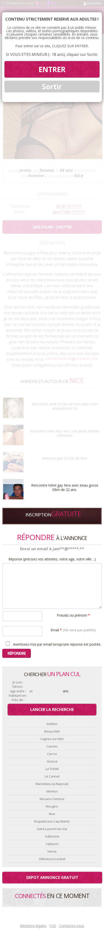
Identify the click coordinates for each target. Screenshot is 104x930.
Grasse (52, 761)
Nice (52, 814)
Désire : (18, 686)
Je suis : (18, 682)
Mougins (52, 806)
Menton (52, 791)
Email (73, 630)
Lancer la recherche (52, 709)
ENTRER (51, 69)
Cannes (52, 746)
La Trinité (52, 769)
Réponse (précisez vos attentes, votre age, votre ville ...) (52, 559)
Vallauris (52, 844)
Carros (52, 754)
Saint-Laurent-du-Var (52, 829)
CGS (53, 925)
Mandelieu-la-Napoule (52, 784)
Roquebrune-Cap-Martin (52, 821)
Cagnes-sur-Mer (52, 739)
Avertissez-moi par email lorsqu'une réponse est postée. (56, 644)
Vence (52, 851)
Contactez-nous (71, 925)
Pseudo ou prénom (73, 615)
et (31, 691)
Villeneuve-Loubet (52, 859)
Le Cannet (52, 776)
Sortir (52, 86)
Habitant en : (18, 695)
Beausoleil (52, 731)
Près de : (18, 699)
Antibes (52, 724)
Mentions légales (33, 925)
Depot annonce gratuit (52, 877)
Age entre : (18, 691)
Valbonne (52, 836)
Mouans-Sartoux (52, 799)
